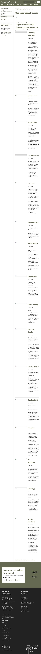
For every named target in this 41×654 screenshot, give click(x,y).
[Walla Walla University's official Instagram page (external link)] (7, 647)
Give (39, 2)
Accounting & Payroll (25, 593)
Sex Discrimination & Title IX (7, 607)
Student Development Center (8, 608)
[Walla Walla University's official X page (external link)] (5, 647)
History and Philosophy (21, 9)
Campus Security (24, 598)
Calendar (36, 4)
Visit (5, 580)
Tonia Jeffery (3, 35)
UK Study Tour (4, 17)
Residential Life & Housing (7, 606)
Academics (19, 4)
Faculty (2, 10)
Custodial (23, 601)
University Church (24, 610)
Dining (3, 622)
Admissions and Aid (11, 4)
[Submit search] (33, 2)
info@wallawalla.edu (6, 632)
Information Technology (6, 602)
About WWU (3, 4)
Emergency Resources (25, 611)
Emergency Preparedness (26, 603)
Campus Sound (24, 599)
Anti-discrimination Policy (7, 594)
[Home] (9, 2)
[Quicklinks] (36, 2)
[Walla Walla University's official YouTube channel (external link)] (10, 647)
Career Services (5, 597)
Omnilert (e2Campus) (25, 607)
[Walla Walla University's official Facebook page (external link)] (3, 647)
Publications (3, 14)
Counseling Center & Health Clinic (8, 601)
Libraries (3, 618)
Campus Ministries (5, 596)
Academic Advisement (6, 616)
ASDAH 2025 (3, 19)
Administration (24, 594)
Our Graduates (4, 16)
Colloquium (3, 13)
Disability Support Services (7, 599)
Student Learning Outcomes (6, 11)
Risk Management (24, 608)
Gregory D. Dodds (7, 32)
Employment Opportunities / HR (27, 602)
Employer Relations (25, 605)
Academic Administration (7, 614)
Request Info (11, 580)
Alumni (30, 4)
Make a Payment (5, 603)
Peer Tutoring (4, 605)
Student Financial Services (7, 610)
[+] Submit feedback (6, 640)
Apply (17, 580)
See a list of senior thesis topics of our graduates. (25, 560)
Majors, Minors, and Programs (26, 7)
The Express (4, 623)
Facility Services (24, 606)
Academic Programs (4, 8)
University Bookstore (6, 625)
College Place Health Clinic (7, 598)
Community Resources (6, 628)
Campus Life (25, 4)
